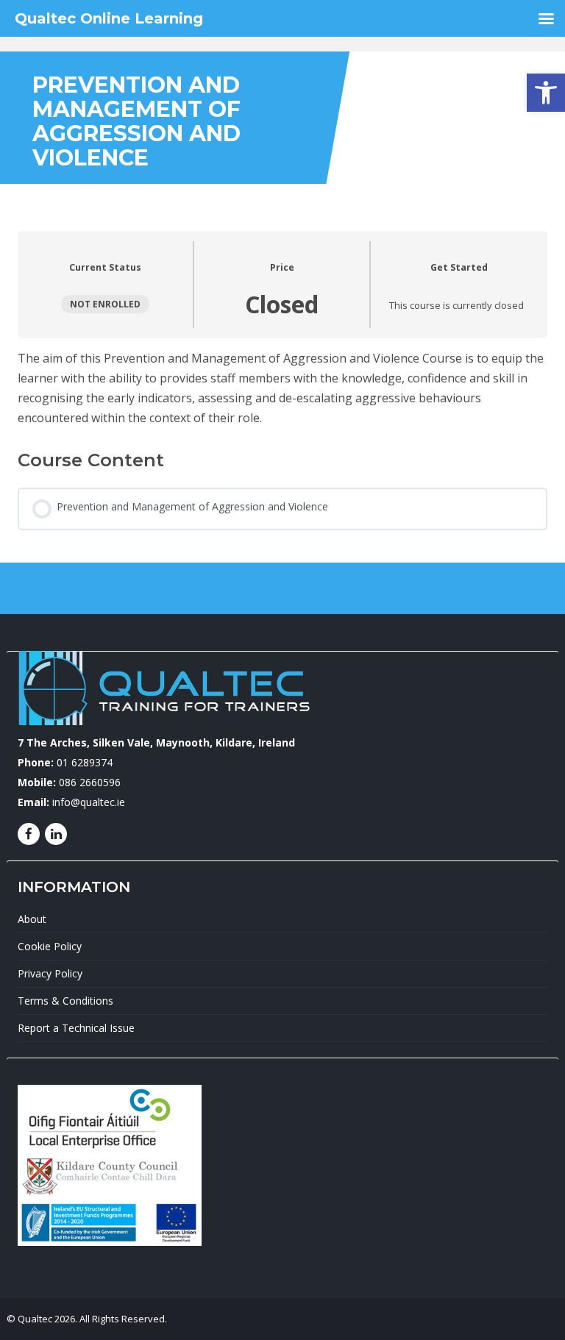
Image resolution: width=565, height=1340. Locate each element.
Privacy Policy (50, 973)
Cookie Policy (50, 946)
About (32, 919)
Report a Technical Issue (76, 1028)
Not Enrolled (105, 304)
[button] (546, 93)
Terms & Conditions (65, 1001)
